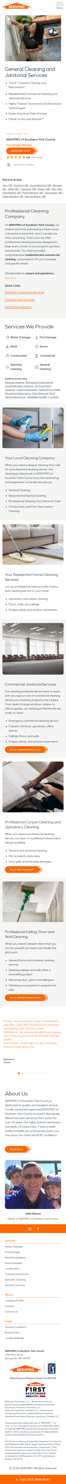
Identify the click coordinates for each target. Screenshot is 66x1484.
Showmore (10, 278)
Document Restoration (18, 393)
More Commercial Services (25, 749)
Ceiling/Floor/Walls (49, 389)
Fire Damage (12, 1252)
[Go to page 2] (22, 1073)
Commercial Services (20, 300)
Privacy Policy (12, 1332)
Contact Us (11, 1311)
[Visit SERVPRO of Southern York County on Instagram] (29, 1228)
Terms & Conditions (15, 1327)
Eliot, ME (56, 189)
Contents (53, 397)
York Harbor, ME (11, 192)
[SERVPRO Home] (16, 6)
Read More (16, 1149)
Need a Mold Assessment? (25, 997)
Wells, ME (13, 189)
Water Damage (14, 1246)
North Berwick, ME (33, 192)
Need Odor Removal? (22, 869)
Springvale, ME (53, 192)
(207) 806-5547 (20, 150)
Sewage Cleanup (15, 382)
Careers (9, 1306)
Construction (12, 1268)
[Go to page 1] (19, 1073)
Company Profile (14, 1300)
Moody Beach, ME (35, 196)
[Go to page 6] (36, 1073)
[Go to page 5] (33, 1073)
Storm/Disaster (13, 1263)
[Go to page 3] (26, 1073)
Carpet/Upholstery (26, 389)
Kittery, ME (44, 189)
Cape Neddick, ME (12, 196)
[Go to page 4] (29, 1073)
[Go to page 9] (47, 1073)
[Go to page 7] (40, 1073)
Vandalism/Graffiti (37, 397)
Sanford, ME (21, 185)
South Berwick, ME (40, 185)
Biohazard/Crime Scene (39, 382)
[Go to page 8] (43, 1073)
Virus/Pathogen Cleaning (19, 386)
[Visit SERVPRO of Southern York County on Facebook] (38, 1228)
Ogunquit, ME (28, 189)
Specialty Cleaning (15, 1279)
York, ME (7, 185)
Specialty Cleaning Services (24, 292)
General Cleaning (15, 1285)
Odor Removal (40, 393)
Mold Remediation (18, 307)
